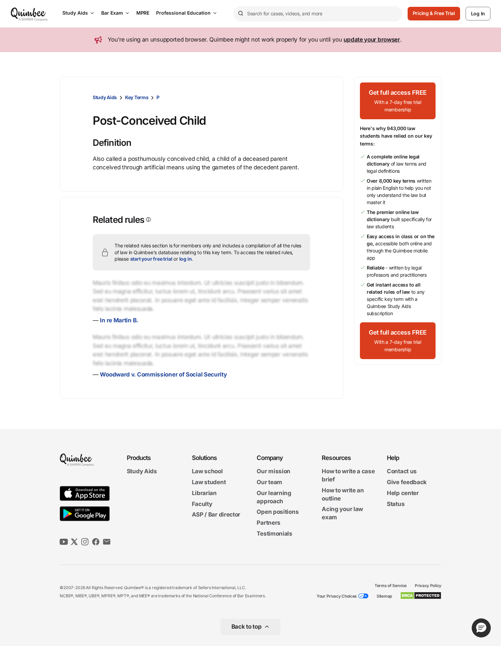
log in (185, 259)
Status (396, 504)
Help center (403, 493)
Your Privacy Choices (337, 596)
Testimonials (274, 533)
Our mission (273, 471)
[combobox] (317, 13)
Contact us (402, 471)
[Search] (240, 13)
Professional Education (183, 13)
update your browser (372, 39)
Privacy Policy (428, 585)
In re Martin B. (119, 320)
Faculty (202, 504)
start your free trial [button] (151, 259)
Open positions (278, 512)
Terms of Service (391, 585)
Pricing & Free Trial (434, 13)
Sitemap (384, 596)
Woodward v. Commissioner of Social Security (163, 374)
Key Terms (136, 97)
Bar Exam (112, 13)
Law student (209, 482)
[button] (398, 100)
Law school (207, 471)
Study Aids (75, 13)
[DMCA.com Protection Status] (420, 595)
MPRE (142, 13)
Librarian (204, 493)
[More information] (147, 219)
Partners (268, 522)
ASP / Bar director (216, 514)
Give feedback (407, 482)
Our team (269, 482)
